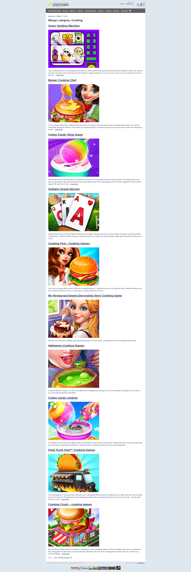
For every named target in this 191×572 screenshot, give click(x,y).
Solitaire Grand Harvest (64, 189)
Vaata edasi (60, 75)
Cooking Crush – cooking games (70, 504)
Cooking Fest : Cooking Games (69, 243)
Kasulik (101, 11)
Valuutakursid (90, 11)
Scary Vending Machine (64, 25)
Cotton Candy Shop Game (65, 134)
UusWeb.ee (141, 563)
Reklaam (124, 11)
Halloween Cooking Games (66, 345)
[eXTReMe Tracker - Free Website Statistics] (118, 569)
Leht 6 (55, 557)
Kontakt (116, 11)
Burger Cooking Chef (62, 80)
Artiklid (108, 11)
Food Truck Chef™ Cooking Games (71, 450)
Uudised (80, 11)
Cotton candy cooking (63, 397)
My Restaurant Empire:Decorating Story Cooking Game (85, 295)
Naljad (65, 11)
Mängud (72, 11)
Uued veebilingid (54, 11)
